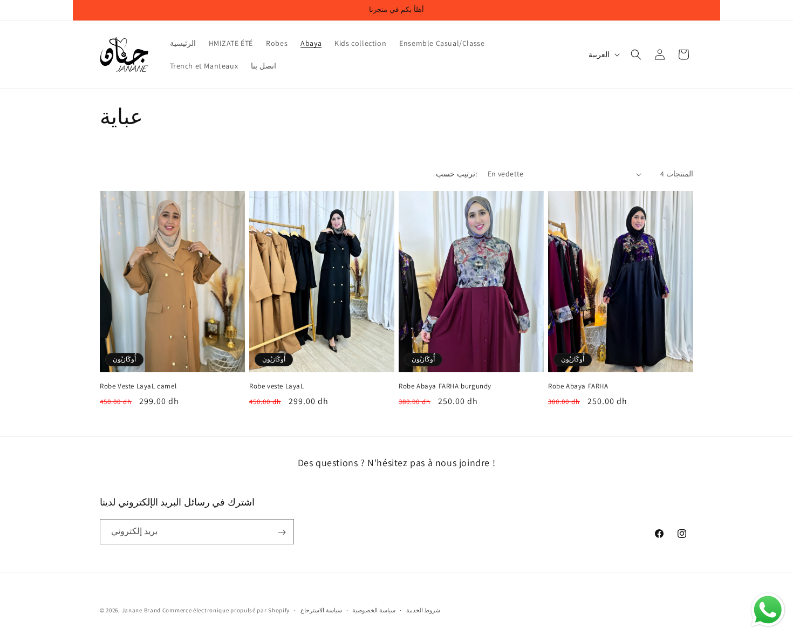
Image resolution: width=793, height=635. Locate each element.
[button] (636, 54)
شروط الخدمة (423, 609)
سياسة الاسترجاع (321, 609)
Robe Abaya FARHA (578, 386)
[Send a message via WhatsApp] (768, 610)
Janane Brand (141, 610)
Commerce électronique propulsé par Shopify (226, 610)
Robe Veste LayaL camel (138, 386)
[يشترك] (281, 532)
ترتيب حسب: (456, 174)
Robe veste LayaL (276, 386)
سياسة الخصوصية (373, 609)
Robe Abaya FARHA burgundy (445, 386)
